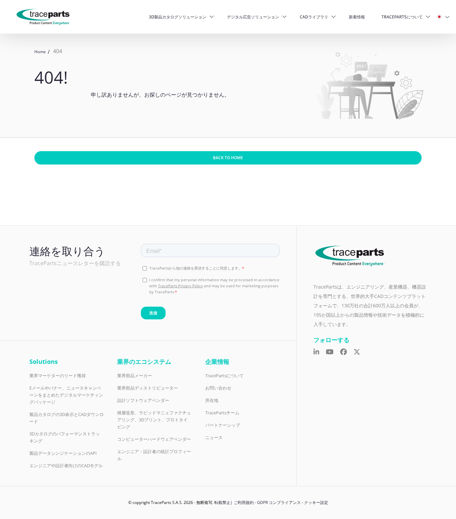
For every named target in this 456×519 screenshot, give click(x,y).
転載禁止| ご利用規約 (234, 502)
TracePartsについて (402, 16)
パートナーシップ (222, 425)
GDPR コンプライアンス (279, 502)
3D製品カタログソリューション (177, 16)
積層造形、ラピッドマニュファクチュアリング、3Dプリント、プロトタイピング (154, 420)
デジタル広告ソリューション (253, 16)
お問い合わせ (218, 388)
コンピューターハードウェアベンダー (154, 439)
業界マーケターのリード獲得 (57, 376)
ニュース (214, 437)
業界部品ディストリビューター (147, 388)
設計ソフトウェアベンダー (143, 400)
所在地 (211, 400)
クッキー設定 (316, 502)
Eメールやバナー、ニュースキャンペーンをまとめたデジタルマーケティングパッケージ (66, 395)
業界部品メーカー (134, 376)
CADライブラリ (314, 16)
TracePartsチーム (222, 413)
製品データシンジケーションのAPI (63, 453)
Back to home (228, 158)
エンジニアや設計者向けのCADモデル (66, 465)
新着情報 (357, 16)
